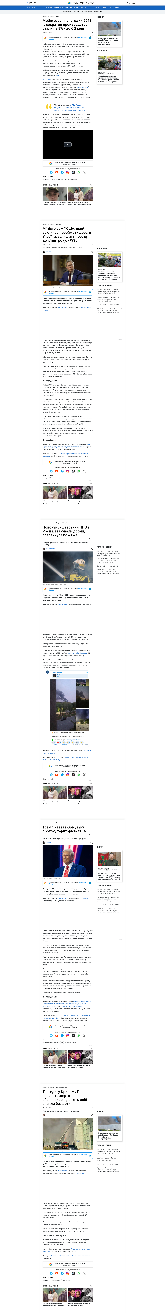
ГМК (57, 16)
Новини (49, 7)
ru (35, 3)
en (31, 3)
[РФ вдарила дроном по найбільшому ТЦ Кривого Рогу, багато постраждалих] (109, 29)
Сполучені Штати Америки (69, 179)
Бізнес (76, 7)
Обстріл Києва (67, 11)
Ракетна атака (66, 1280)
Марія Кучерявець (103, 868)
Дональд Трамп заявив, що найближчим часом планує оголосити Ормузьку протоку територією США (67, 1003)
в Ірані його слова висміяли (71, 1006)
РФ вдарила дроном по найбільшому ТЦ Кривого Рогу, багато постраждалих (109, 41)
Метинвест (47, 80)
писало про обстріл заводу (77, 653)
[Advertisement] (68, 325)
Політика (68, 7)
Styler (103, 7)
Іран (62, 1042)
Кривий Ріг (46, 1280)
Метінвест (46, 179)
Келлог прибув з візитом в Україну (108, 304)
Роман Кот (101, 72)
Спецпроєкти (113, 7)
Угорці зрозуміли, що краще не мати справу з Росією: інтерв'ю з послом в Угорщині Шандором (109, 79)
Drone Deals (76, 11)
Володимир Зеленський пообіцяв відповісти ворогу (70, 1256)
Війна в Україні (98, 11)
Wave (97, 7)
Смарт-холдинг (82, 87)
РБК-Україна (62, 307)
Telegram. (80, 1173)
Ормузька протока (87, 11)
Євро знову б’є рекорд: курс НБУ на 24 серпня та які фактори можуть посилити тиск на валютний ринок (109, 310)
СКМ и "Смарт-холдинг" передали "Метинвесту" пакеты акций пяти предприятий (69, 108)
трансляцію (84, 898)
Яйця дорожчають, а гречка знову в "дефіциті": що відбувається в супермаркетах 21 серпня (108, 299)
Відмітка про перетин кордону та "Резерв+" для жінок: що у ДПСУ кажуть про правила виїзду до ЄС (109, 876)
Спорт (90, 7)
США (57, 75)
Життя (83, 7)
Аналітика (58, 7)
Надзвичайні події (61, 523)
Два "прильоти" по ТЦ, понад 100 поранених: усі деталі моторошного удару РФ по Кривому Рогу (108, 291)
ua (28, 3)
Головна (45, 16)
